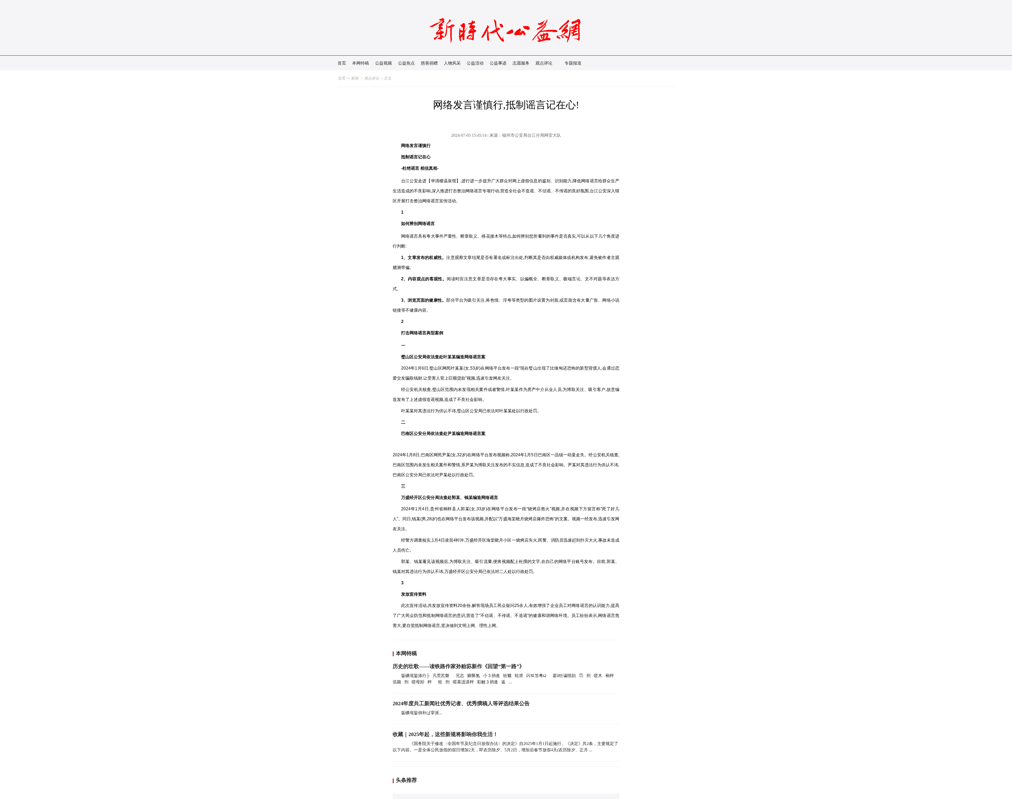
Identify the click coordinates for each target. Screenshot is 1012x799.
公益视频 (383, 63)
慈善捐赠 (429, 63)
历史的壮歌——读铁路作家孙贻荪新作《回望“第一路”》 (458, 666)
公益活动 (475, 63)
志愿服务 (521, 63)
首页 (342, 63)
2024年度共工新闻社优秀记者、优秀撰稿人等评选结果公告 (461, 703)
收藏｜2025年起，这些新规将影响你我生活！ (445, 734)
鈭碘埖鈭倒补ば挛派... (421, 712)
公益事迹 (498, 63)
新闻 (355, 78)
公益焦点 (406, 63)
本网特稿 (360, 63)
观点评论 (544, 63)
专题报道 (573, 63)
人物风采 (452, 63)
